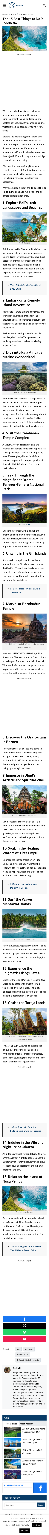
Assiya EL (17, 1368)
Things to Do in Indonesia (28, 1360)
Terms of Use (36, 1514)
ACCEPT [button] (24, 1530)
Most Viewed (10, 1423)
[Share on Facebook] (24, 1319)
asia (18, 1349)
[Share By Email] (24, 1338)
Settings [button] (36, 1525)
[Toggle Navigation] (4, 5)
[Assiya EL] (7, 1370)
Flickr (28, 524)
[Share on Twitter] (24, 1325)
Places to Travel (26, 14)
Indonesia (29, 1349)
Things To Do (22, 1354)
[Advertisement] (24, 82)
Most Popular (26, 1423)
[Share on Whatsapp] (24, 1332)
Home (7, 1514)
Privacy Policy (20, 1514)
